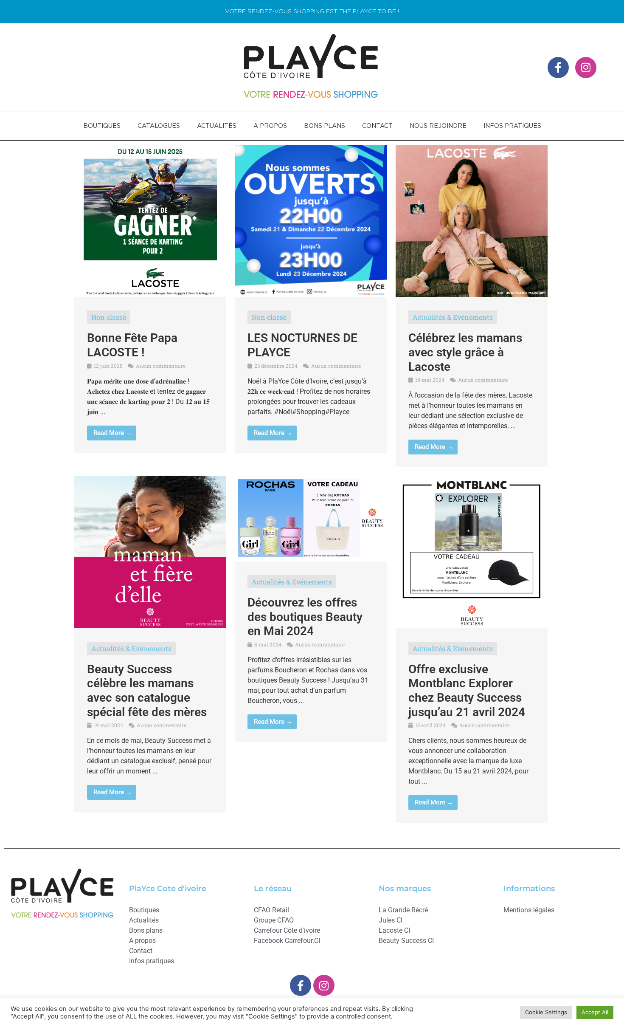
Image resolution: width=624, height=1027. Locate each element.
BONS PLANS (324, 126)
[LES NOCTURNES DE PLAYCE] (311, 294)
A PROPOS (270, 126)
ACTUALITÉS (216, 126)
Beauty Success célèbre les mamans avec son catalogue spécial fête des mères (147, 690)
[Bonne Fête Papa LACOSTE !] (150, 294)
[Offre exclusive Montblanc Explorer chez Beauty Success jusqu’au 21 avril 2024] (472, 625)
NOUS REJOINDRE (438, 126)
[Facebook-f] (558, 67)
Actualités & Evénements (453, 317)
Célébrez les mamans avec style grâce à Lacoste (465, 352)
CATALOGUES (159, 126)
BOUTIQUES (102, 126)
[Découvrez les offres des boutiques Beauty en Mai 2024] (311, 559)
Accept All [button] (595, 1012)
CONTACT (377, 126)
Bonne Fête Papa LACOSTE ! (132, 345)
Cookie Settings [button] (546, 1012)
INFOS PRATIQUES (512, 126)
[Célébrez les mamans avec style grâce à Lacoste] (472, 294)
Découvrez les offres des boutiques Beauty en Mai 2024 (305, 616)
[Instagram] (585, 67)
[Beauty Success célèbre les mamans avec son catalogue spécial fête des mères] (150, 625)
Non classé (108, 317)
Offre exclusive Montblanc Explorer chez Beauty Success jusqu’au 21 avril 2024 (466, 690)
